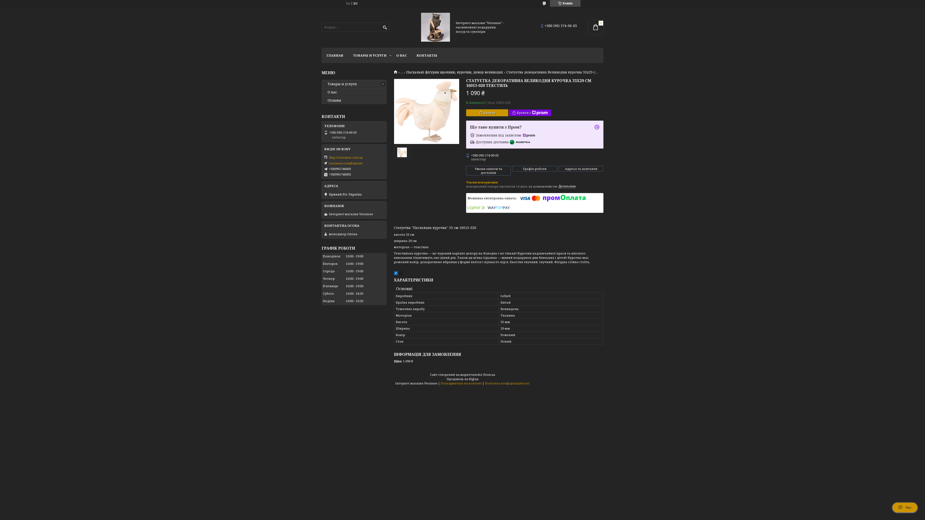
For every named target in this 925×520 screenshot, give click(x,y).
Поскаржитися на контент (461, 383)
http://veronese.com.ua (346, 157)
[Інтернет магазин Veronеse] (435, 27)
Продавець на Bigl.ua (462, 379)
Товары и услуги (370, 55)
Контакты (426, 55)
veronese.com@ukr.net (346, 163)
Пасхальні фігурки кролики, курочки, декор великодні (454, 72)
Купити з (524, 112)
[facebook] (396, 274)
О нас (401, 55)
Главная (334, 55)
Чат (908, 507)
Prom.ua (489, 375)
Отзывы (334, 100)
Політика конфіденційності (507, 383)
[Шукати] (385, 27)
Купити (489, 112)
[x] (401, 274)
